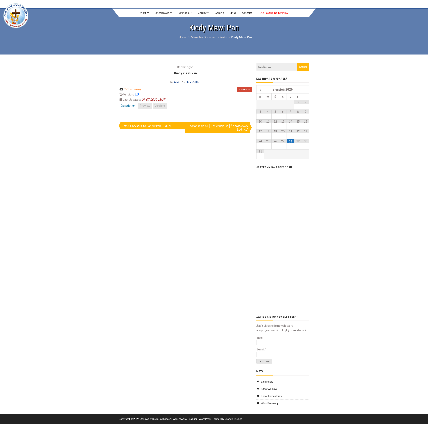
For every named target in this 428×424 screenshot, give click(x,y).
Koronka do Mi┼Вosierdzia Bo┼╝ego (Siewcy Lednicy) (218, 127)
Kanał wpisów (269, 388)
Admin (177, 82)
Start (143, 13)
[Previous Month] (260, 90)
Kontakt (246, 13)
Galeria (219, 13)
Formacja (184, 13)
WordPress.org (269, 403)
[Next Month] (305, 90)
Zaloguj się (267, 381)
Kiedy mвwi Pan (185, 73)
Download (244, 89)
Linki (233, 13)
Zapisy (202, 13)
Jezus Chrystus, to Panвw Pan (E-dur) (146, 126)
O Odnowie (161, 13)
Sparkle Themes (233, 418)
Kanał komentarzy (271, 395)
